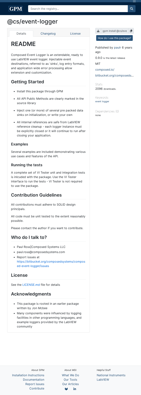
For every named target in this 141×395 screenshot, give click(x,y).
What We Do (70, 375)
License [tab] (75, 33)
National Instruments (111, 375)
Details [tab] (21, 33)
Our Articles (70, 384)
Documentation (33, 379)
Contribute (36, 388)
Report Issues (34, 384)
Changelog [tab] (48, 33)
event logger (102, 101)
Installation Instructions (28, 375)
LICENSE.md (31, 285)
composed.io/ (104, 69)
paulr (117, 47)
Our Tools (70, 379)
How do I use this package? (114, 38)
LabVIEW (103, 379)
